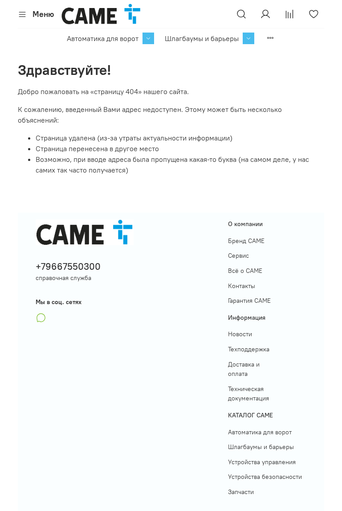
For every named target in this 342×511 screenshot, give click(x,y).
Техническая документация (248, 394)
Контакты (241, 286)
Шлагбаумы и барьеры (202, 38)
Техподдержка (248, 349)
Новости (240, 334)
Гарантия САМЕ (249, 301)
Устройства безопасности (265, 477)
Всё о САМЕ (245, 271)
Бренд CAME (246, 241)
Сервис (238, 255)
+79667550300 (68, 266)
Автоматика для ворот (102, 38)
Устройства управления (262, 462)
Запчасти (241, 492)
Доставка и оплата (244, 369)
